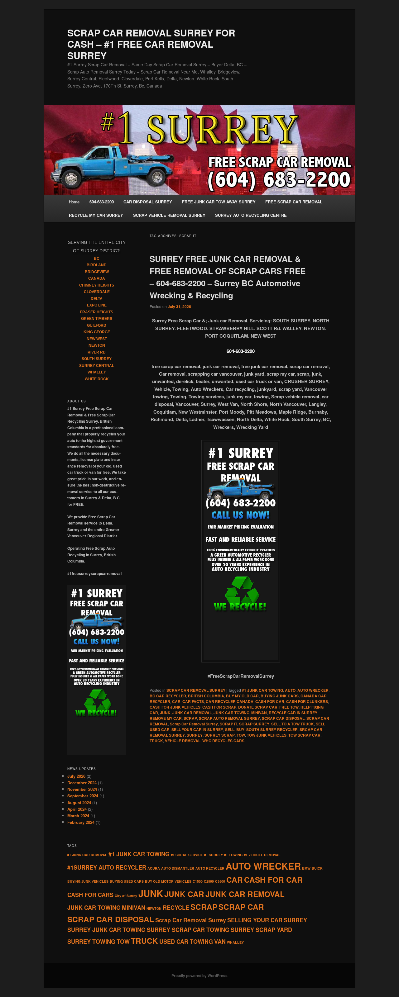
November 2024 (82, 789)
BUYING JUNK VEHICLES (87, 881)
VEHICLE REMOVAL (182, 740)
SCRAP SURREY (254, 724)
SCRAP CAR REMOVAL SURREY (195, 690)
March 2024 (78, 816)
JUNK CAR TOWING (231, 712)
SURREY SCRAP (219, 735)
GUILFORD (96, 325)
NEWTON (97, 345)
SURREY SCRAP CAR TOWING (188, 930)
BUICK (317, 868)
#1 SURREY (213, 854)
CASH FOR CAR (269, 701)
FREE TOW (289, 707)
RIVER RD (97, 352)
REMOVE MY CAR (166, 718)
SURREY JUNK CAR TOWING (106, 930)
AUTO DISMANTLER (177, 868)
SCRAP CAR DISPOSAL (283, 718)
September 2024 (82, 796)
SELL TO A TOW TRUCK (292, 724)
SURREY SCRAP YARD (261, 930)
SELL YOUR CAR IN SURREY (197, 729)
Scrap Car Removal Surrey (194, 724)
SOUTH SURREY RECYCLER (272, 729)
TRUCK (156, 740)
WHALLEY (97, 372)
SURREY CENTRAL (96, 365)
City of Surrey (126, 895)
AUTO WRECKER (313, 690)
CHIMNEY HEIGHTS (96, 285)
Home (74, 202)
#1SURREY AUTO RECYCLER (106, 867)
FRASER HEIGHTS (96, 312)
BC (96, 258)
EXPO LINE (97, 305)
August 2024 (79, 802)
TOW (241, 735)
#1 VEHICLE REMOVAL (262, 854)
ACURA (153, 868)
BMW (306, 868)
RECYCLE (176, 908)
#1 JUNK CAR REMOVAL (87, 854)
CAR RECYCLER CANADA (229, 701)
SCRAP (190, 718)
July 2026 (76, 776)
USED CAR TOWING (186, 942)
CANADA (96, 278)
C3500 (220, 881)
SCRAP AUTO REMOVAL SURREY (229, 718)
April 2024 (77, 809)
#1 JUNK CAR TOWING (262, 690)
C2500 (209, 881)
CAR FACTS (193, 701)
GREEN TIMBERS (96, 318)
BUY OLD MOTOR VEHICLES (168, 881)
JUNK (165, 712)
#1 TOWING (233, 854)
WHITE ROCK (97, 379)
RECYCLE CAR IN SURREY (293, 712)
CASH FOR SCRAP (219, 707)
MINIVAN (259, 712)
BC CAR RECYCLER (168, 696)
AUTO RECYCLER (209, 868)
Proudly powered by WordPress (199, 975)
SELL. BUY (234, 729)
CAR (176, 701)
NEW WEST (97, 339)
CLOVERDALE (97, 292)
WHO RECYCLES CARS (223, 740)
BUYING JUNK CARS (280, 696)
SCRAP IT (228, 724)
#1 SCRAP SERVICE (187, 854)
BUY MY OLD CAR (242, 696)
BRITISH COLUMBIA (206, 696)
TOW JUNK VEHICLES (266, 735)
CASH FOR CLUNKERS (307, 701)
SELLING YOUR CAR (254, 920)
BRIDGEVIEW (97, 272)
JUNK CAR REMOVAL (192, 712)
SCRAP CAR (241, 906)
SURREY (195, 735)
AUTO (290, 690)
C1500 (198, 881)
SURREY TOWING (91, 942)
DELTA (97, 299)
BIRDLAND (97, 265)
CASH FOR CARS (90, 895)
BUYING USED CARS (127, 881)
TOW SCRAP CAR (304, 735)
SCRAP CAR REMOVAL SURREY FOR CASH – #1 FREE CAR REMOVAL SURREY (151, 44)
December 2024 (82, 783)
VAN (220, 942)
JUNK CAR (184, 894)
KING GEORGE (97, 332)
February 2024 (80, 822)
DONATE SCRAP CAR (257, 707)
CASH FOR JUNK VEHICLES (175, 707)
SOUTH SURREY (97, 359)
